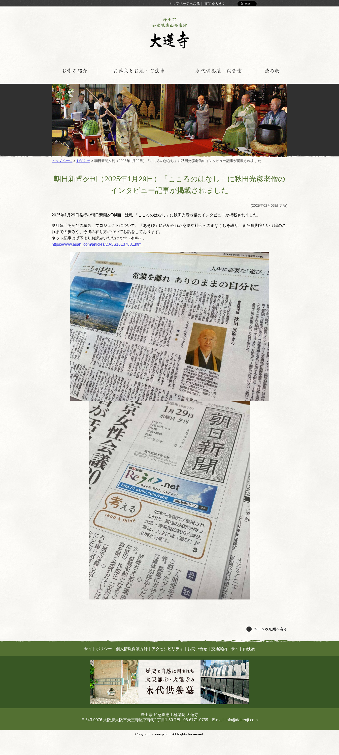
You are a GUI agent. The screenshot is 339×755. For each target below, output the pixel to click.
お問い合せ (197, 649)
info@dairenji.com (242, 720)
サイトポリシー (98, 649)
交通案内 (219, 649)
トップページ (62, 161)
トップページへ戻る (184, 3)
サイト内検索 (243, 649)
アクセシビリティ (167, 649)
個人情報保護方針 (132, 649)
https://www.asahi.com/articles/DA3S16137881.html (97, 244)
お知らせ (83, 161)
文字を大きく (214, 3)
